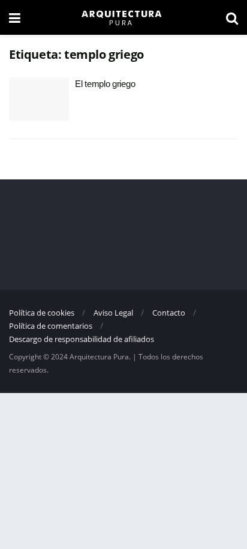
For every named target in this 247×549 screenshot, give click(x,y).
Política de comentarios (50, 325)
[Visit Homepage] (123, 17)
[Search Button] (232, 17)
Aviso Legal (113, 312)
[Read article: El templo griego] (39, 99)
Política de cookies (41, 312)
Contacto (168, 312)
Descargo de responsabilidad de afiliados (81, 339)
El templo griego (105, 84)
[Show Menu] (14, 17)
